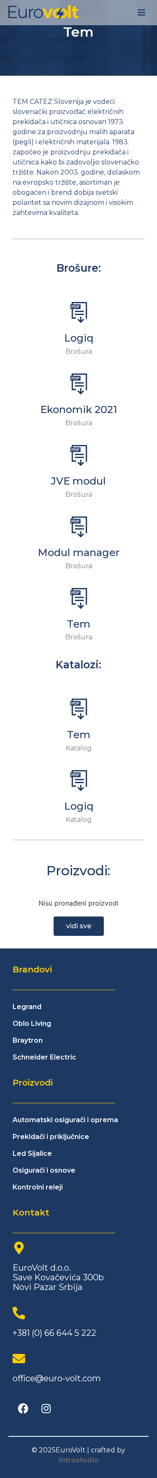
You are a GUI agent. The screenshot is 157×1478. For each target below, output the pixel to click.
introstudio (79, 1460)
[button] (141, 12)
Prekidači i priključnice (51, 1137)
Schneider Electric (44, 1057)
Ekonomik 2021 (78, 409)
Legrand (27, 1007)
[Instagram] (46, 1408)
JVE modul (78, 481)
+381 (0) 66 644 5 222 (54, 1333)
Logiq (78, 338)
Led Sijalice (32, 1154)
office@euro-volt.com (57, 1378)
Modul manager (79, 552)
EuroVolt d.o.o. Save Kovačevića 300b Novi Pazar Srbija (58, 1277)
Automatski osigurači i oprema (65, 1120)
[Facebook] (23, 1408)
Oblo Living (32, 1024)
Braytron (28, 1040)
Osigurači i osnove (44, 1170)
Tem (78, 624)
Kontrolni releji (38, 1187)
